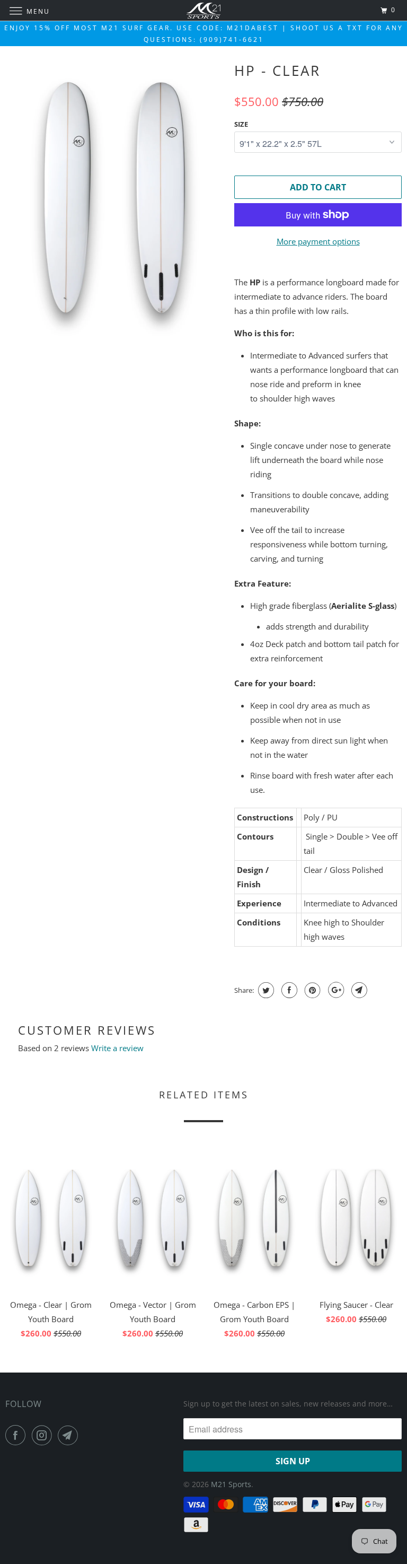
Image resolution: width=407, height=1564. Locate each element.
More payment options (318, 241)
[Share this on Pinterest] (311, 990)
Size (241, 124)
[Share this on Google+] (334, 990)
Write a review (117, 1048)
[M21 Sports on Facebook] (17, 1435)
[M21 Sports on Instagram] (44, 1435)
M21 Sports (231, 1484)
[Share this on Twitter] (264, 990)
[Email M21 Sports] (70, 1435)
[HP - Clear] (114, 197)
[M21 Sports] (203, 10)
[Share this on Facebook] (288, 990)
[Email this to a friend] (358, 990)
